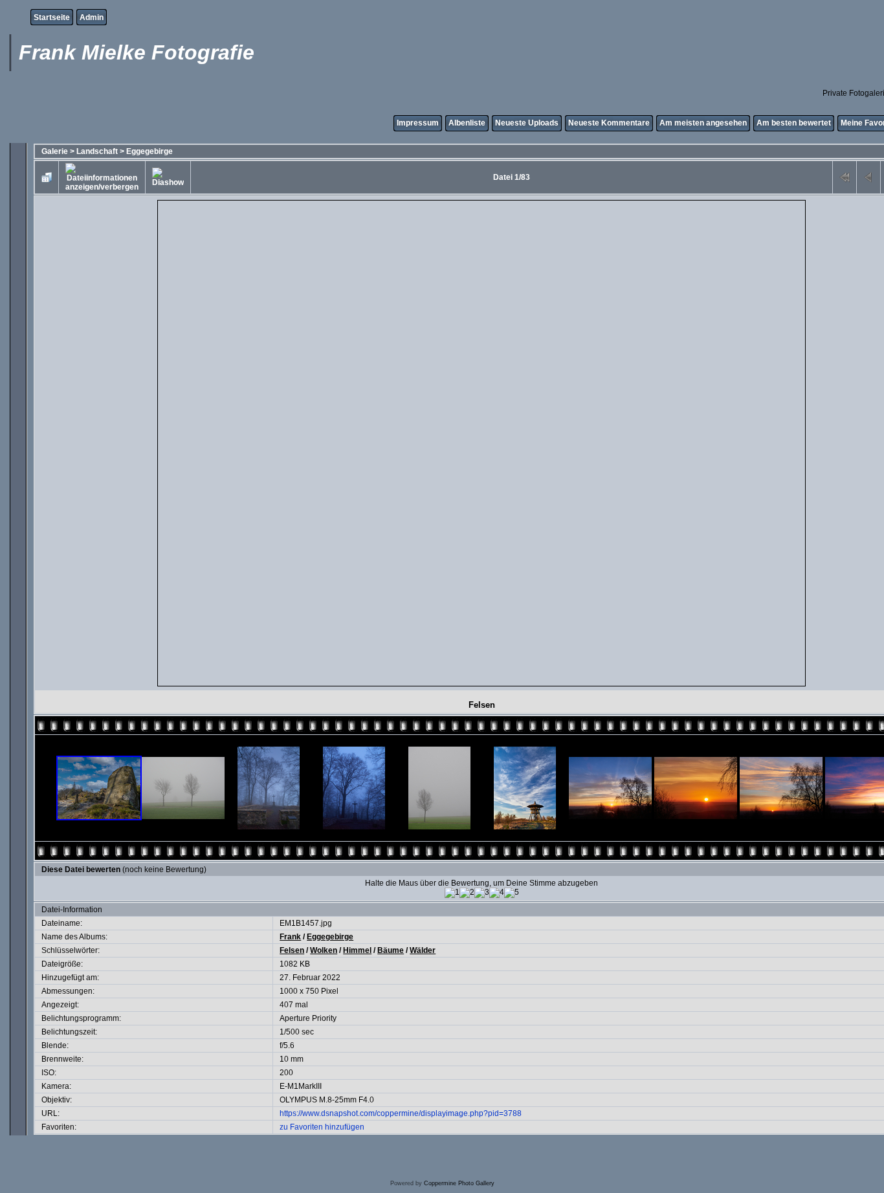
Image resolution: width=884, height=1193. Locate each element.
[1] (452, 893)
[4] (496, 893)
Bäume (390, 950)
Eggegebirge (149, 151)
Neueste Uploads (526, 122)
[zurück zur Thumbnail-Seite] (46, 177)
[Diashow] (168, 177)
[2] (466, 893)
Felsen (292, 950)
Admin (92, 17)
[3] (481, 893)
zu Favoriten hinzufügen (322, 1127)
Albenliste (466, 122)
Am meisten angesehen (703, 122)
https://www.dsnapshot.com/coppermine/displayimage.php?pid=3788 (401, 1113)
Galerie (54, 151)
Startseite (52, 17)
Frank (290, 936)
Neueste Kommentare (609, 122)
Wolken (323, 950)
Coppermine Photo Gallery (459, 1183)
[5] (511, 893)
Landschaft (97, 151)
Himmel (357, 950)
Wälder (423, 950)
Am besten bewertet (794, 122)
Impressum (418, 122)
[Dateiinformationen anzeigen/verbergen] (102, 177)
